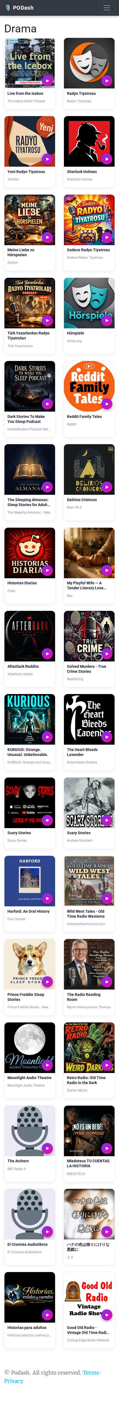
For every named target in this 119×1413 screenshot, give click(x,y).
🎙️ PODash (18, 7)
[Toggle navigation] (107, 7)
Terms (91, 1372)
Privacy (13, 1381)
